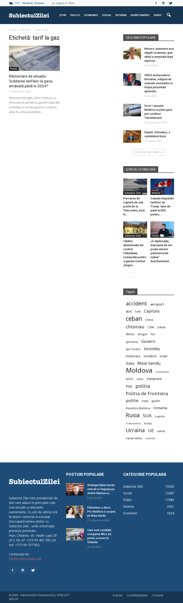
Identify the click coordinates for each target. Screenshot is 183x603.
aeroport (157, 304)
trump (148, 423)
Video (157, 15)
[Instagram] (163, 3)
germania (132, 342)
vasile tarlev (134, 438)
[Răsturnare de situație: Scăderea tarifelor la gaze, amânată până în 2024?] (34, 58)
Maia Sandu (148, 363)
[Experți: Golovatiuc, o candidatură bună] (132, 136)
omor (140, 379)
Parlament (154, 379)
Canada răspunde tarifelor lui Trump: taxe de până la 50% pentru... (162, 206)
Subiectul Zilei (133, 192)
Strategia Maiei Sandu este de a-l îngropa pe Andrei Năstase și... (101, 489)
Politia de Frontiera (147, 393)
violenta (150, 438)
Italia (130, 363)
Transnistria (133, 423)
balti (138, 311)
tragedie (160, 416)
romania (160, 408)
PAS (129, 386)
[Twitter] (170, 3)
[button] (168, 15)
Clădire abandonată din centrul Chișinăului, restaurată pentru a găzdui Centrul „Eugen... (134, 253)
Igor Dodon (133, 349)
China (149, 320)
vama (161, 431)
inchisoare (133, 356)
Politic (75, 15)
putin (156, 401)
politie (132, 400)
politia (142, 386)
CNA (151, 327)
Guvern (148, 341)
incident (150, 356)
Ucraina (135, 430)
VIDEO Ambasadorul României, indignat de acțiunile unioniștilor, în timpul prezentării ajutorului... (158, 83)
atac (129, 311)
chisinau (135, 326)
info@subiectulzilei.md (25, 559)
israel (163, 356)
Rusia (133, 415)
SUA (147, 415)
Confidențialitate (137, 595)
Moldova (139, 370)
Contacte (157, 595)
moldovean (162, 371)
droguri (143, 334)
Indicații (118, 595)
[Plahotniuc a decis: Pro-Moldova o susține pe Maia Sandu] (75, 512)
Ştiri (63, 15)
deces (130, 334)
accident (136, 303)
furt (153, 334)
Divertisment (140, 15)
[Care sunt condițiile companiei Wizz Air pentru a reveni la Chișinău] (75, 534)
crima (161, 327)
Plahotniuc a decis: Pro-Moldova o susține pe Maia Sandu (101, 511)
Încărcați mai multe (147, 152)
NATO (129, 379)
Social (106, 15)
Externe (121, 15)
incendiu (152, 348)
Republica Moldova (138, 408)
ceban (134, 318)
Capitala (152, 311)
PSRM (145, 401)
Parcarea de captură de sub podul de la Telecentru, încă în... (134, 206)
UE (151, 430)
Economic (91, 15)
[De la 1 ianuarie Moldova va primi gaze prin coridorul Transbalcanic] (132, 110)
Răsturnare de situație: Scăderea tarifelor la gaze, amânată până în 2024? (31, 81)
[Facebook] (156, 3)
